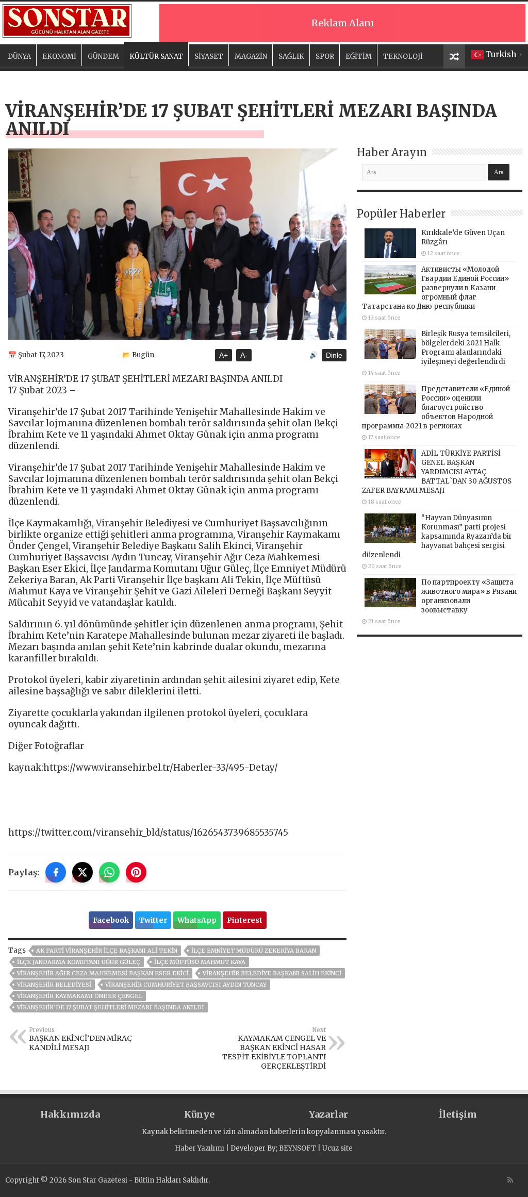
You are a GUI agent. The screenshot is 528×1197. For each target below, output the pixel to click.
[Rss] (510, 1180)
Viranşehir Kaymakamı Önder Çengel (79, 996)
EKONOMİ (59, 56)
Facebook (111, 920)
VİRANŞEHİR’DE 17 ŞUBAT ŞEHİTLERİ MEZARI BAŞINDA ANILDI (110, 1007)
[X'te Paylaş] (82, 872)
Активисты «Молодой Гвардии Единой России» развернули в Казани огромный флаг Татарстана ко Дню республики (435, 288)
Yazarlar (328, 1114)
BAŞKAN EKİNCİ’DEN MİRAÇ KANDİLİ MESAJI (80, 1039)
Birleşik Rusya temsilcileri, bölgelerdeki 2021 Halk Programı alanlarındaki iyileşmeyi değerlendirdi (465, 347)
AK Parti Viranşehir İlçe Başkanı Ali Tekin (106, 950)
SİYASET (208, 56)
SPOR (325, 56)
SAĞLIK (291, 56)
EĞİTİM (358, 56)
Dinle (334, 355)
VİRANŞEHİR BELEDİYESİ (54, 984)
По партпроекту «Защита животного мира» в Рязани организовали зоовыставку (469, 596)
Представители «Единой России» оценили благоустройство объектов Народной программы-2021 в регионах (436, 407)
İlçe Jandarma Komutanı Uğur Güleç (78, 962)
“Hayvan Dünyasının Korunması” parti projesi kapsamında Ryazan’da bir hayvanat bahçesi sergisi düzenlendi (437, 536)
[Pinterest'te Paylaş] (136, 872)
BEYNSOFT (297, 1148)
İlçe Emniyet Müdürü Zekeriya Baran (253, 950)
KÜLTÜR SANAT (156, 56)
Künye (199, 1114)
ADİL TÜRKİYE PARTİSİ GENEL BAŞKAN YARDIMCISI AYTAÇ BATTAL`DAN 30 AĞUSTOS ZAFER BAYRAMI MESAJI (437, 472)
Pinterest (244, 920)
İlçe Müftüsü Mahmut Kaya (199, 962)
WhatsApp (197, 920)
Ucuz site (337, 1148)
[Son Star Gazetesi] (67, 20)
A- (244, 355)
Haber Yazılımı (199, 1148)
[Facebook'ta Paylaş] (55, 872)
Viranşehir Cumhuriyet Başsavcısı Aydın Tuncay (186, 984)
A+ (223, 355)
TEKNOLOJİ (403, 56)
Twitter (153, 920)
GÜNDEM (103, 56)
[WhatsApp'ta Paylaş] (109, 872)
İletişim (458, 1114)
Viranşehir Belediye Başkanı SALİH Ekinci (272, 973)
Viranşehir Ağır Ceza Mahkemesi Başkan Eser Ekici (103, 973)
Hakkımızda (70, 1114)
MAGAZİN (251, 56)
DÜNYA (19, 56)
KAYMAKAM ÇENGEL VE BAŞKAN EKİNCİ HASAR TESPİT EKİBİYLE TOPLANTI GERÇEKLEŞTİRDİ (274, 1048)
